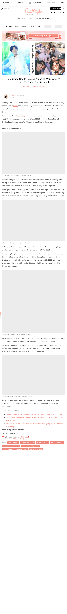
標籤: (4, 443)
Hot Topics (8, 26)
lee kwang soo (36, 449)
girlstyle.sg (24, 437)
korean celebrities (10, 446)
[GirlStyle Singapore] (33, 11)
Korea (15, 106)
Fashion (24, 26)
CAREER (62, 2)
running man (42, 443)
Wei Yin (14, 95)
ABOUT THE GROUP (6, 2)
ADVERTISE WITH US (51, 2)
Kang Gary (21, 116)
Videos (39, 26)
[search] (64, 9)
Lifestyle (31, 26)
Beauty (17, 26)
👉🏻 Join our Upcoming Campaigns (13, 439)
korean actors (56, 443)
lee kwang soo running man (14, 449)
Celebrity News (39, 86)
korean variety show (30, 446)
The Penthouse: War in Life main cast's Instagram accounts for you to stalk (34, 414)
